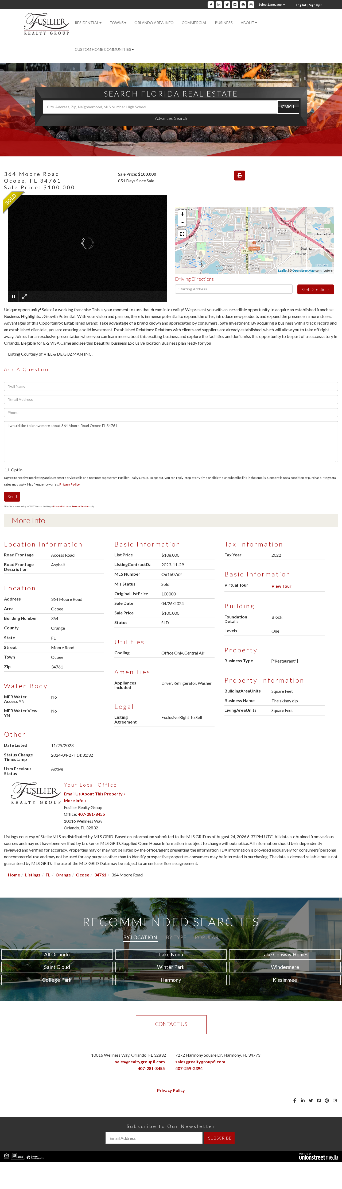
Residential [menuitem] (87, 22)
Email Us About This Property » (95, 793)
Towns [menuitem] (117, 22)
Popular (206, 937)
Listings (33, 874)
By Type (176, 937)
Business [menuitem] (224, 22)
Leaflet (282, 270)
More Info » (75, 800)
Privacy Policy (69, 484)
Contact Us (171, 1024)
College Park (57, 980)
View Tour (281, 585)
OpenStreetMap (303, 270)
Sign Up (315, 5)
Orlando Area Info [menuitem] (154, 22)
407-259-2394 (189, 1068)
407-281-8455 (91, 814)
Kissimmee (285, 980)
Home (14, 874)
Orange (63, 874)
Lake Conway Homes (285, 954)
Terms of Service (80, 506)
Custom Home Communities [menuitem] (103, 49)
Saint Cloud (57, 967)
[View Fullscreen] (182, 234)
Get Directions (315, 289)
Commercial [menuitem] (194, 22)
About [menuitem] (247, 22)
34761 (100, 874)
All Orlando (57, 954)
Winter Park (171, 967)
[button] (288, 107)
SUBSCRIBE (219, 1137)
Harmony (171, 980)
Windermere (285, 967)
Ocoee (82, 874)
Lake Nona (171, 954)
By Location (140, 937)
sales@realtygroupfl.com (140, 1061)
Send (12, 496)
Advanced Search (171, 118)
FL (48, 874)
